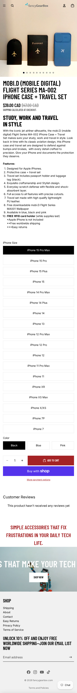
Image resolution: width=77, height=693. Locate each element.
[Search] (12, 5)
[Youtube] (42, 672)
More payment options (38, 479)
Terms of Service (13, 629)
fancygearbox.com (43, 680)
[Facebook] (28, 672)
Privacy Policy (11, 625)
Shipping (8, 607)
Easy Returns (11, 621)
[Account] (64, 5)
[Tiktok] (48, 672)
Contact (8, 616)
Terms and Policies (39, 687)
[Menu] (4, 5)
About (6, 612)
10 (53, 72)
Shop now (38, 577)
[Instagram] (35, 672)
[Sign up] (70, 657)
